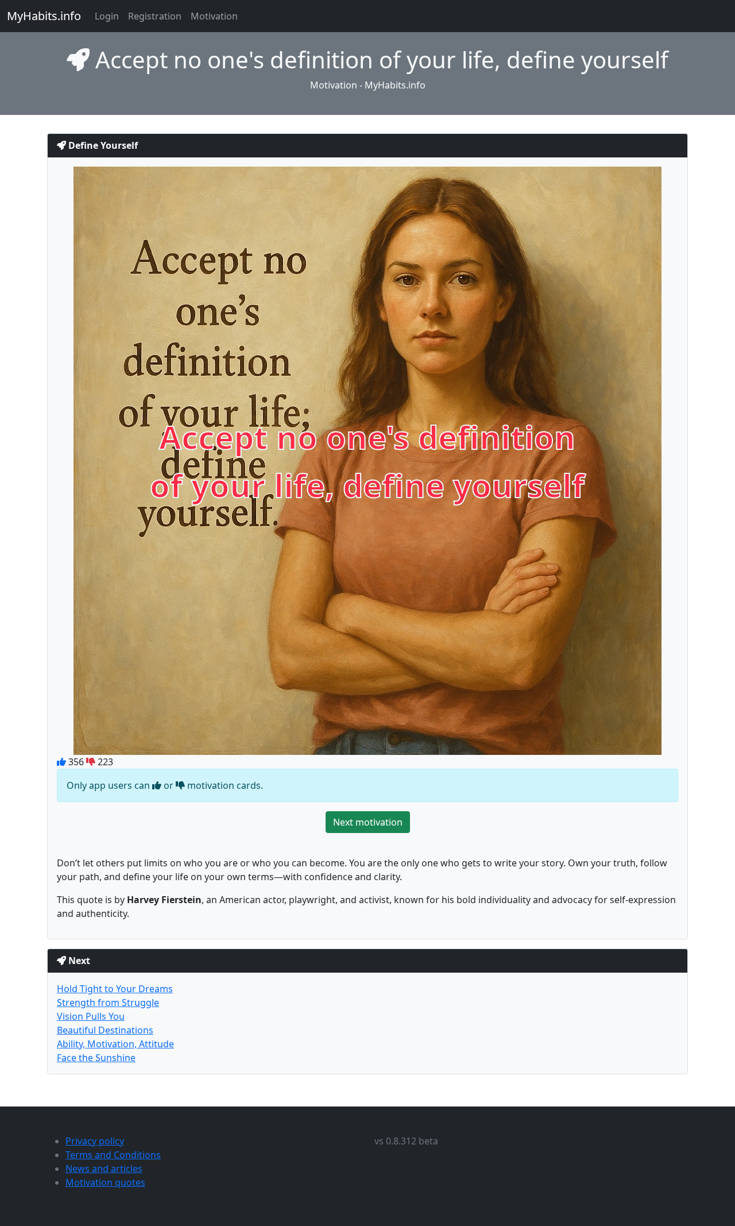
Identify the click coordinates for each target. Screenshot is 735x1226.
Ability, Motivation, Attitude (115, 1044)
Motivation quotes (105, 1182)
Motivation (214, 16)
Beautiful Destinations (105, 1030)
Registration (154, 16)
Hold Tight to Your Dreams (115, 988)
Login (107, 16)
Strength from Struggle (108, 1002)
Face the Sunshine (96, 1057)
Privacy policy (94, 1141)
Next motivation (368, 822)
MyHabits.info (44, 16)
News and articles (103, 1168)
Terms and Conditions (113, 1154)
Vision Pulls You (91, 1016)
